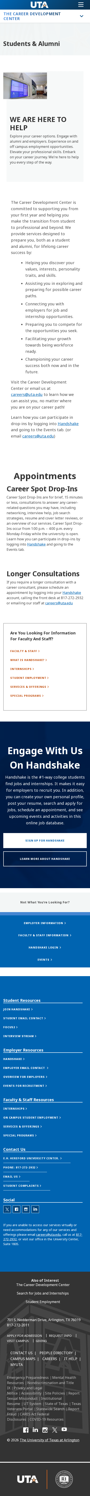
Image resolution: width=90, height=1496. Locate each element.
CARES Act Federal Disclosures (28, 1417)
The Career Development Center (43, 1284)
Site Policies (55, 1393)
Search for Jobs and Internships (43, 1293)
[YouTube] (64, 1430)
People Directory (56, 1353)
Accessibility (31, 1393)
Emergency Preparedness (28, 1377)
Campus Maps (22, 1358)
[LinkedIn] (35, 1430)
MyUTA (16, 1364)
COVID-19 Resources (47, 1419)
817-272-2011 (18, 1325)
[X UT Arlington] (54, 1430)
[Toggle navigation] (81, 5)
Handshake (68, 423)
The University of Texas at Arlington (49, 1440)
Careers (49, 1358)
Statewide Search (50, 1408)
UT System (32, 1403)
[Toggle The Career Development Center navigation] (82, 16)
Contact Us (21, 1353)
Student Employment (43, 1301)
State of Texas (56, 1403)
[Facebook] (25, 1430)
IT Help (70, 1358)
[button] (22, 1009)
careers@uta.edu (27, 394)
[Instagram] (45, 1430)
